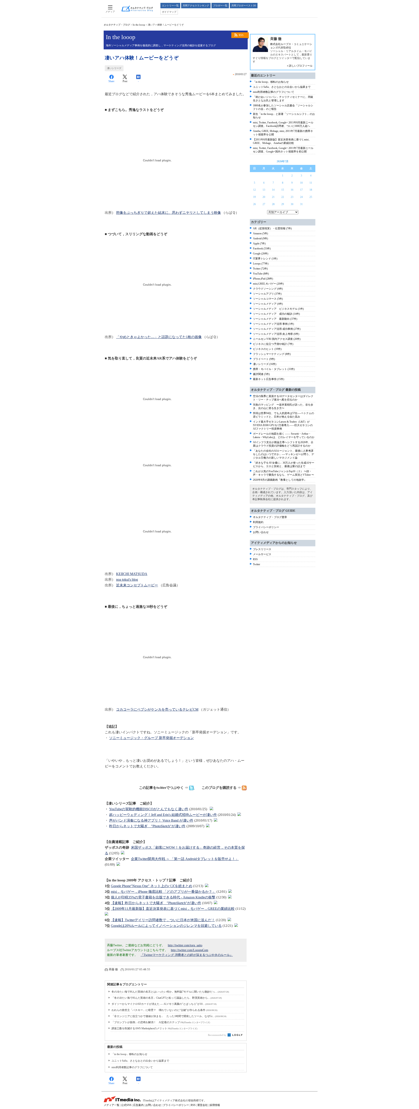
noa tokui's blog (127, 579)
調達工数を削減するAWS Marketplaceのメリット (154, 1028)
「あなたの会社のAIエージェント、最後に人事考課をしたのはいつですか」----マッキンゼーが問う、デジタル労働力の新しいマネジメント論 (283, 454)
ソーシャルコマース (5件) (268, 298)
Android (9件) (260, 238)
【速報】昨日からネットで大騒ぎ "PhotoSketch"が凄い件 (156, 903)
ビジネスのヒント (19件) (267, 349)
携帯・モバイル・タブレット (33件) (274, 369)
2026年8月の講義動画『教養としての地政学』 (280, 479)
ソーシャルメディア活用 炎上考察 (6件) (276, 333)
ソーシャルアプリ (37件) (267, 293)
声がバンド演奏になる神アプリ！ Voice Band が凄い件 (151, 820)
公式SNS (126, 1105)
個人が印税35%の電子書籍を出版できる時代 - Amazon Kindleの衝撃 (163, 897)
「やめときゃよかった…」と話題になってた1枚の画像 (159, 337)
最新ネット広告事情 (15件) (268, 379)
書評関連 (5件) (261, 374)
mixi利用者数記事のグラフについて (132, 1067)
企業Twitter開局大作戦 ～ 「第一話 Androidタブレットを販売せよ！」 (185, 859)
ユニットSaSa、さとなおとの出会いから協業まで (140, 1060)
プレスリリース (262, 549)
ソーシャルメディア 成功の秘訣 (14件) (276, 313)
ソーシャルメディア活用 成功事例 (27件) (277, 328)
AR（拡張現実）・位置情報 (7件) (272, 228)
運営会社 (202, 1105)
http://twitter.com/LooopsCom (189, 950)
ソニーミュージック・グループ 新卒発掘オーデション (151, 738)
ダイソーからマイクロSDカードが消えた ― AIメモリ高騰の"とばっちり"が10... (164, 1003)
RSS (241, 35)
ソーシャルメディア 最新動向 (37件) (275, 318)
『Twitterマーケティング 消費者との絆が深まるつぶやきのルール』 (187, 955)
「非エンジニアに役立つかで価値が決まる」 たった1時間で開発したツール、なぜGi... (169, 1016)
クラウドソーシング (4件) (268, 288)
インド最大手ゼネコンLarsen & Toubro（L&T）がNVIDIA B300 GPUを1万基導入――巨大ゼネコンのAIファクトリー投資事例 (283, 425)
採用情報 (215, 1105)
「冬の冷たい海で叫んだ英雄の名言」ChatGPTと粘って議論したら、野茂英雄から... (167, 997)
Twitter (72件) (260, 268)
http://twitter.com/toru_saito (185, 945)
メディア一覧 (111, 1105)
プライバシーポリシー (266, 527)
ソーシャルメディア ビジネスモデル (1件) (278, 308)
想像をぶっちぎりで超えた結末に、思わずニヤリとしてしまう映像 (168, 212)
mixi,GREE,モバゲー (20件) (268, 283)
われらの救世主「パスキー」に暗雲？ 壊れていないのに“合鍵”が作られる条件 (164, 1010)
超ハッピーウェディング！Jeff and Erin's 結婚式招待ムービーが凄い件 (163, 815)
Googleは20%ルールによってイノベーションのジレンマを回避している (166, 926)
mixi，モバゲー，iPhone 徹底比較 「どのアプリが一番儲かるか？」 (163, 891)
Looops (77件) (260, 263)
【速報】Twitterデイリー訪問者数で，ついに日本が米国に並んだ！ (163, 920)
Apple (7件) (259, 243)
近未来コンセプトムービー (137, 585)
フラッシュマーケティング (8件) (272, 354)
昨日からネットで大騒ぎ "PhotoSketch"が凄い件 (147, 826)
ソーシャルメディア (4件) (268, 303)
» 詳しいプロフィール (300, 65)
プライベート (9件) (264, 359)
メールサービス (262, 554)
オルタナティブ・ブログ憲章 (270, 517)
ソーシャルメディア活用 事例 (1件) (273, 323)
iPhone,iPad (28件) (263, 278)
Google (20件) (260, 253)
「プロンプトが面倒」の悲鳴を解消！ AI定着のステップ (161, 1022)
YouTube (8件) (261, 273)
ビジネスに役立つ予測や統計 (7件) (273, 343)
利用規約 (258, 522)
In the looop (139, 24)
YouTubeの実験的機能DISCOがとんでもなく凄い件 (148, 809)
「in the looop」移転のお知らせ (129, 1054)
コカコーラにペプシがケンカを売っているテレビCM (157, 709)
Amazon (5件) (260, 233)
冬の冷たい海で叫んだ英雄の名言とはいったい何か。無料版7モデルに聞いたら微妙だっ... (170, 991)
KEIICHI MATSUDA (131, 574)
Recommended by (217, 1035)
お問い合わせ (261, 532)
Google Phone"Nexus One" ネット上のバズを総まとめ (151, 886)
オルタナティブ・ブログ (117, 24)
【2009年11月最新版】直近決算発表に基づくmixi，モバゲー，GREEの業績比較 (173, 908)
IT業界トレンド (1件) (265, 258)
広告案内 (138, 1105)
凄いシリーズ (114, 68)
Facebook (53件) (262, 248)
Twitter (256, 564)
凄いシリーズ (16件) (264, 364)
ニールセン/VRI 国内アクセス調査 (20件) (277, 338)
